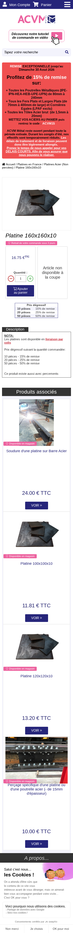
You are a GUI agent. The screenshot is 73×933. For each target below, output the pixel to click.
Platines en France (29, 164)
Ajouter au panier (21, 290)
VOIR (35, 505)
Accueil (10, 164)
